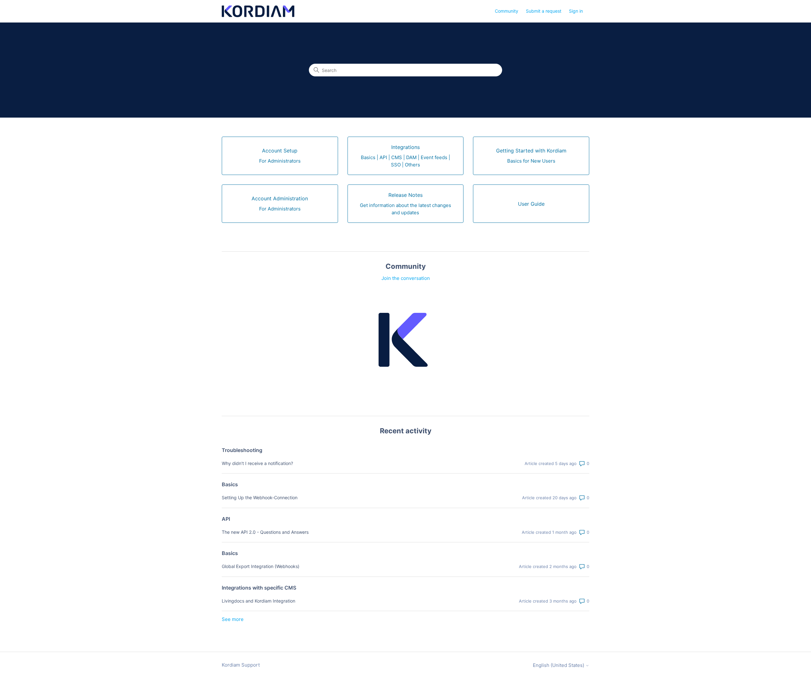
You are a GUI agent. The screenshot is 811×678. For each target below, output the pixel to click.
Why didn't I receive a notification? (257, 463)
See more (233, 619)
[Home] (258, 11)
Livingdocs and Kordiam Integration (258, 601)
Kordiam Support (241, 665)
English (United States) (559, 665)
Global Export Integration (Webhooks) (260, 566)
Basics (230, 484)
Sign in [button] (576, 11)
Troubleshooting (242, 450)
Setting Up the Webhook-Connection (259, 497)
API (226, 519)
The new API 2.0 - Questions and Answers (265, 532)
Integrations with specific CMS (259, 587)
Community (506, 11)
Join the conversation (405, 278)
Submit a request (543, 11)
